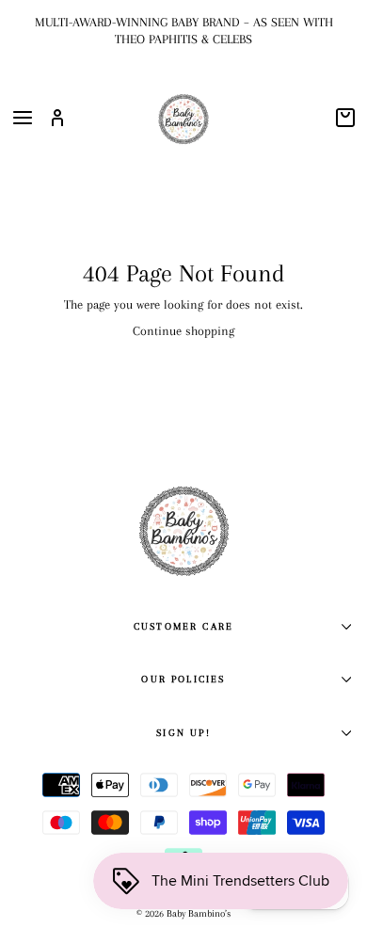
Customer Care (183, 626)
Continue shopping (183, 331)
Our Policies (183, 679)
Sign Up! (183, 733)
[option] (183, 30)
